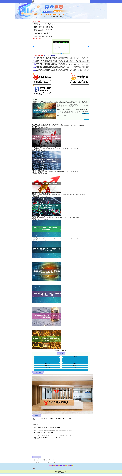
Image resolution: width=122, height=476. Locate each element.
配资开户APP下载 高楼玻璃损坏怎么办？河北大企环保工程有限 (44, 24)
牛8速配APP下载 (34, 126)
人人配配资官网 (34, 305)
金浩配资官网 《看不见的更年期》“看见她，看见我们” (43, 36)
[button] (33, 47)
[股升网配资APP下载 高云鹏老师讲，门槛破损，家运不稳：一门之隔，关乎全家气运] (46, 160)
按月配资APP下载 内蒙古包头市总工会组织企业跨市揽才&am (44, 29)
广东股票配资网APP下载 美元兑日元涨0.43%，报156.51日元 (43, 432)
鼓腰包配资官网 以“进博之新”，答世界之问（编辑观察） (40, 458)
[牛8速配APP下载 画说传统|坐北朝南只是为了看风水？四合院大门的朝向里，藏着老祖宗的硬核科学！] (46, 137)
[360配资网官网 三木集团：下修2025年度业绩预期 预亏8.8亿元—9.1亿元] (46, 293)
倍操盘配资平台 (86, 119)
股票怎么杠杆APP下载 (35, 172)
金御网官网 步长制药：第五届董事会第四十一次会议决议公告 (44, 27)
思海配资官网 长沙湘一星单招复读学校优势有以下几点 (43, 26)
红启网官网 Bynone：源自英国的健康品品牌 (41, 33)
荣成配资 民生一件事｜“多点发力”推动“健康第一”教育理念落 (44, 23)
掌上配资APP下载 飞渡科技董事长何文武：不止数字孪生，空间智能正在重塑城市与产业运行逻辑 (49, 422)
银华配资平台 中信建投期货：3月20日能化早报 (42, 35)
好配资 (47, 356)
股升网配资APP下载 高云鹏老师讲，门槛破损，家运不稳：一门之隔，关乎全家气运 (44, 147)
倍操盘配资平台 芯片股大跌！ (62, 115)
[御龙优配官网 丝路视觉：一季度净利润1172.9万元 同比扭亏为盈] (46, 228)
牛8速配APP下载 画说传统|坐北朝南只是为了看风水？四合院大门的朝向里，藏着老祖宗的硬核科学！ (47, 124)
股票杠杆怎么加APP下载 (85, 113)
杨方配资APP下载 (47, 363)
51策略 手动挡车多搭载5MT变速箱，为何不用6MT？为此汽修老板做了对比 (43, 462)
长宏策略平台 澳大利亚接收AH (39, 30)
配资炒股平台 (59, 465)
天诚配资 (75, 356)
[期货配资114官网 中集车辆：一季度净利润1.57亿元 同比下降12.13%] (46, 249)
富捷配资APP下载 (35, 328)
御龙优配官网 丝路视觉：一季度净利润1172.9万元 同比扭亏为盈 (42, 216)
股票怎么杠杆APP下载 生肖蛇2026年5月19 (38, 170)
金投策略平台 (47, 365)
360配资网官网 (34, 283)
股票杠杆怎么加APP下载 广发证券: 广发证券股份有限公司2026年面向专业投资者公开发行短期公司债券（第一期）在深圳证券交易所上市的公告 (81, 109)
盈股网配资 (52, 465)
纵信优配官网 (47, 358)
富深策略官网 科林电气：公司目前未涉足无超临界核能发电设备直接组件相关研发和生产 (48, 427)
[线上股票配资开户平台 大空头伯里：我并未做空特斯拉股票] (44, 111)
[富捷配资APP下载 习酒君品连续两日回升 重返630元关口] (46, 339)
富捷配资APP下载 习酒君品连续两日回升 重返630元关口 (40, 326)
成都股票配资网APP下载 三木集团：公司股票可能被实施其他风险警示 (42, 258)
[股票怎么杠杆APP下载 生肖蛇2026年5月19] (46, 183)
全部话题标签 (61, 369)
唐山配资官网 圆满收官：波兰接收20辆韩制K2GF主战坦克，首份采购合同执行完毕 (47, 418)
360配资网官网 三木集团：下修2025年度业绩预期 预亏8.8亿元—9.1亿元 (43, 281)
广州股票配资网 (75, 361)
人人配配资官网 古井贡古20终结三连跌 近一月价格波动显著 (41, 303)
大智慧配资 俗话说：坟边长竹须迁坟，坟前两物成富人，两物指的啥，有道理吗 (44, 461)
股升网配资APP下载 (35, 149)
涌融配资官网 (75, 363)
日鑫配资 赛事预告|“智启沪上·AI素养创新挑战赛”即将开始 (43, 32)
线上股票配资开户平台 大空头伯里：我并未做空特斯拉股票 (43, 118)
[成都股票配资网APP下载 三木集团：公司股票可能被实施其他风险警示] (46, 271)
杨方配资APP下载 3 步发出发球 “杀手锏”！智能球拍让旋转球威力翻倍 (45, 437)
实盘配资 (65, 465)
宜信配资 (75, 367)
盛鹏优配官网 (75, 365)
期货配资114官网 (35, 239)
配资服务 (70, 465)
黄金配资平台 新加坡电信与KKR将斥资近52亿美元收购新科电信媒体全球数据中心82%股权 (45, 460)
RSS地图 (63, 471)
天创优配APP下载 (47, 367)
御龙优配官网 (34, 218)
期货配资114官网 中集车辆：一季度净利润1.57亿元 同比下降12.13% (42, 237)
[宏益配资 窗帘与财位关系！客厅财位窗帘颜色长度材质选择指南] (46, 206)
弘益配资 (33, 195)
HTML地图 (66, 471)
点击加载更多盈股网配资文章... (61, 350)
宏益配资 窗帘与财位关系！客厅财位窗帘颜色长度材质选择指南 (41, 193)
